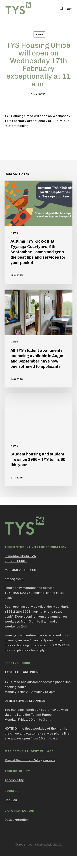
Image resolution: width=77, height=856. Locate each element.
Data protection (17, 820)
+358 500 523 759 (19, 593)
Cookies (11, 800)
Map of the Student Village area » (30, 760)
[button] (69, 8)
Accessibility (14, 780)
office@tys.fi (14, 579)
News (39, 34)
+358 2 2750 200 (23, 570)
